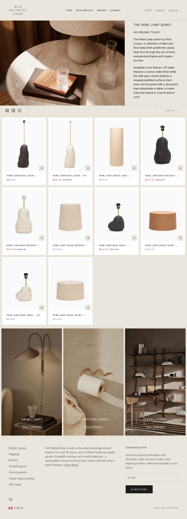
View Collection (31, 426)
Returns (13, 460)
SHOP (69, 10)
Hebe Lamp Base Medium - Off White (22, 245)
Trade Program (18, 466)
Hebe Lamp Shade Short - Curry (160, 245)
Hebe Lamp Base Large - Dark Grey (21, 175)
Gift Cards (15, 484)
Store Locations (18, 472)
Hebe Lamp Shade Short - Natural (68, 315)
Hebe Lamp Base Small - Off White (24, 315)
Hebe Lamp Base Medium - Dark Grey (160, 175)
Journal (115, 10)
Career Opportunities (22, 478)
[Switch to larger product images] (7, 110)
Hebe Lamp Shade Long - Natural (114, 175)
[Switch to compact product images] (19, 110)
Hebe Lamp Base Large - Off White (70, 175)
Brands (101, 10)
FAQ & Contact (18, 448)
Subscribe (139, 489)
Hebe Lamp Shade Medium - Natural (69, 245)
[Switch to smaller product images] (13, 110)
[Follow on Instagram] (10, 499)
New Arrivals (85, 10)
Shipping (14, 454)
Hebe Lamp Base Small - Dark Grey (113, 245)
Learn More (71, 464)
